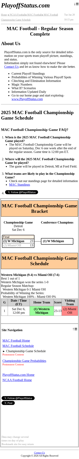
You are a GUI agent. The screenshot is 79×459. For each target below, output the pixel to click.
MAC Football (33, 14)
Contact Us (11, 66)
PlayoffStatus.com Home (18, 374)
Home (4, 14)
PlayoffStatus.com (25, 5)
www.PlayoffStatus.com (27, 99)
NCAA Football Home (17, 380)
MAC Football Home (16, 340)
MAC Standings (19, 184)
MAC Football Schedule (18, 346)
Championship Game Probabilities (24, 361)
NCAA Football (16, 14)
